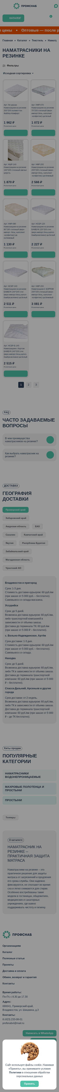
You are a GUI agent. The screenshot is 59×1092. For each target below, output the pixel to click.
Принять (29, 1083)
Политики (15, 1072)
